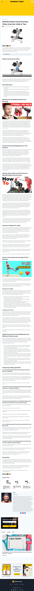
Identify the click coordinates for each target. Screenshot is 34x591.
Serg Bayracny (7, 26)
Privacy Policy (16, 584)
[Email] (10, 45)
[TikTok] (20, 590)
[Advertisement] (17, 9)
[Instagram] (17, 590)
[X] (7, 45)
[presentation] (17, 542)
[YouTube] (11, 590)
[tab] (3, 532)
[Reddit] (8, 45)
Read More (4, 555)
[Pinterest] (4, 45)
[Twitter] (19, 590)
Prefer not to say (12, 523)
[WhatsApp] (5, 45)
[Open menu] (2, 1)
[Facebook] (3, 45)
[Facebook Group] (13, 590)
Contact (11, 584)
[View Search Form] (32, 1)
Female (8, 523)
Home (3, 19)
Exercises (6, 19)
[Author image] (2, 26)
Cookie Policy (21, 584)
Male (5, 523)
